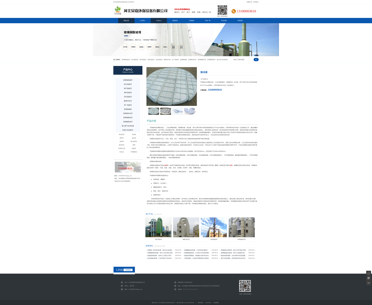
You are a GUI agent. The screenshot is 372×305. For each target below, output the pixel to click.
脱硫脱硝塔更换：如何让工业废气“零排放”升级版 (161, 255)
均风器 (134, 134)
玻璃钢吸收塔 (202, 59)
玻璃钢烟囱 (183, 59)
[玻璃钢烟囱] (214, 227)
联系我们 (256, 2)
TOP (368, 283)
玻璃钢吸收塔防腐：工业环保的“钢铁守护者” (197, 250)
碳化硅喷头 (133, 141)
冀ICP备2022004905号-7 (191, 289)
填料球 (122, 141)
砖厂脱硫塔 (175, 59)
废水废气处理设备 (222, 59)
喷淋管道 (121, 145)
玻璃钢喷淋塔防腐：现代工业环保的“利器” (160, 253)
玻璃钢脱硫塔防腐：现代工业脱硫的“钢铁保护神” (234, 253)
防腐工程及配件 (127, 130)
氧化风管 (121, 134)
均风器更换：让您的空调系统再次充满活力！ (197, 258)
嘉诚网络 (216, 302)
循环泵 (122, 138)
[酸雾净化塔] (186, 227)
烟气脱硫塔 (143, 59)
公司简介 (142, 20)
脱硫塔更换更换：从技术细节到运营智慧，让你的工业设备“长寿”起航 (234, 255)
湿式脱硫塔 (159, 59)
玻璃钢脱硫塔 (126, 59)
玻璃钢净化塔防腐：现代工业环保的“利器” (233, 250)
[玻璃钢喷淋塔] (242, 227)
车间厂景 (207, 20)
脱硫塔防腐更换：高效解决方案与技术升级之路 (198, 255)
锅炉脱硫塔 (151, 59)
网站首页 (126, 20)
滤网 (165, 165)
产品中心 (159, 20)
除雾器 (134, 148)
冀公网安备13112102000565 (185, 302)
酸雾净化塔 (167, 59)
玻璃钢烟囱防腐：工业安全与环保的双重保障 (197, 253)
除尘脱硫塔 (134, 59)
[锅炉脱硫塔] (158, 227)
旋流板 (134, 138)
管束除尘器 (121, 148)
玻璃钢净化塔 (192, 59)
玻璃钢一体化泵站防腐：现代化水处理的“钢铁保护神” (161, 250)
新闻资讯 (175, 20)
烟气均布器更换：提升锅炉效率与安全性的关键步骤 (234, 258)
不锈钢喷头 (133, 152)
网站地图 (200, 302)
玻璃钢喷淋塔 (211, 59)
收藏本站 (249, 2)
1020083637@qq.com (125, 175)
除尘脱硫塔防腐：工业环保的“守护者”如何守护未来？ (161, 258)
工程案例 (191, 20)
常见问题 (224, 20)
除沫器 (122, 152)
